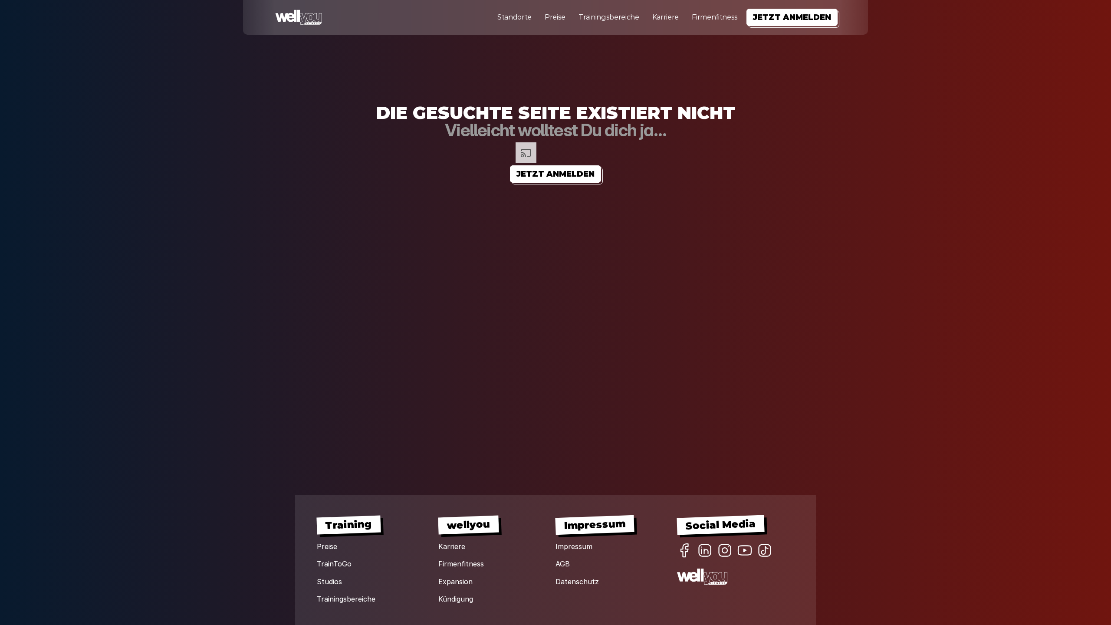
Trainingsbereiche (609, 17)
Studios (329, 581)
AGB (563, 563)
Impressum (574, 546)
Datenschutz (577, 581)
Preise (555, 17)
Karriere (665, 17)
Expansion (455, 581)
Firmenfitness (715, 17)
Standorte (514, 17)
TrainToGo (334, 563)
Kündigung (455, 599)
